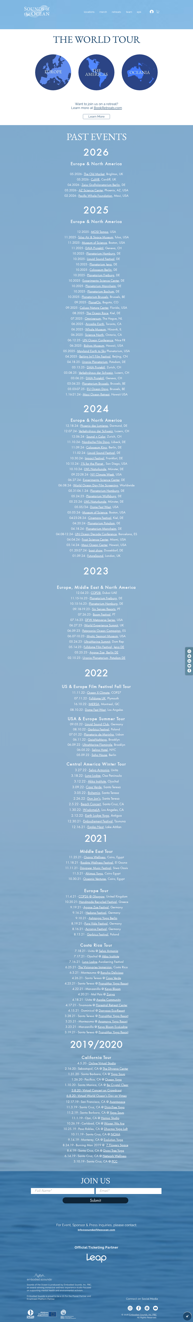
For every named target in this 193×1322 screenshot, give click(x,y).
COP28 (96, 593)
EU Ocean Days (97, 389)
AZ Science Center (91, 190)
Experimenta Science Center (100, 281)
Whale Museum (95, 329)
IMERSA (94, 704)
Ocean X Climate (98, 693)
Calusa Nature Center (94, 308)
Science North (94, 335)
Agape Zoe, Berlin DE (104, 652)
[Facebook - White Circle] (189, 670)
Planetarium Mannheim (100, 286)
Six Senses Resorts (103, 609)
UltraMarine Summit (97, 642)
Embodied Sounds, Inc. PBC (143, 1314)
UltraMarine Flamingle (97, 745)
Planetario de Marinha (99, 734)
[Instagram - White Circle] (189, 651)
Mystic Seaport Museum (102, 636)
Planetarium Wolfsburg (101, 496)
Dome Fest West (100, 507)
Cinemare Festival (99, 518)
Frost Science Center (95, 539)
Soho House (99, 755)
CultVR (95, 179)
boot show (95, 550)
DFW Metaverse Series (100, 620)
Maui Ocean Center (94, 545)
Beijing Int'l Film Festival (95, 356)
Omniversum (93, 318)
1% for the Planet (92, 464)
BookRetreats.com (108, 108)
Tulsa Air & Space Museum (95, 237)
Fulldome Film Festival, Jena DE (104, 647)
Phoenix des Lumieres (94, 426)
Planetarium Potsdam (101, 523)
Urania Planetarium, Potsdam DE (104, 658)
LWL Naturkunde (95, 469)
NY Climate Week (102, 474)
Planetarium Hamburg (100, 253)
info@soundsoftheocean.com (96, 1229)
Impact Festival (94, 458)
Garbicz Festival (98, 729)
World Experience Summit (101, 625)
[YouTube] (189, 666)
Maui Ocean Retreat (96, 394)
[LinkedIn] (189, 661)
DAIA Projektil (94, 248)
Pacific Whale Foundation (95, 196)
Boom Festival (102, 614)
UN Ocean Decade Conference (96, 534)
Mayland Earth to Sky (91, 351)
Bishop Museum (94, 346)
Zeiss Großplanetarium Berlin (101, 185)
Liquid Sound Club (97, 724)
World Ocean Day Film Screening (95, 485)
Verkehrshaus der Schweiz (96, 373)
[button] (116, 12)
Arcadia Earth (94, 324)
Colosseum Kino (96, 447)
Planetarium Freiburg (100, 275)
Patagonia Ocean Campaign (101, 631)
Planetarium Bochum (100, 291)
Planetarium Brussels (95, 297)
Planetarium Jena (101, 264)
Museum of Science (94, 243)
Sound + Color (95, 437)
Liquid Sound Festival (100, 259)
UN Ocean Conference (98, 340)
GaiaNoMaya (97, 740)
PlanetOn (95, 302)
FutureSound (95, 556)
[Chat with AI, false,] (187, 1316)
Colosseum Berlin (101, 270)
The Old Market (94, 174)
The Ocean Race (97, 313)
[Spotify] (189, 656)
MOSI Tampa (99, 232)
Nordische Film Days (95, 442)
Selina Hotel (100, 750)
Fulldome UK (97, 698)
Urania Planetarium (95, 362)
